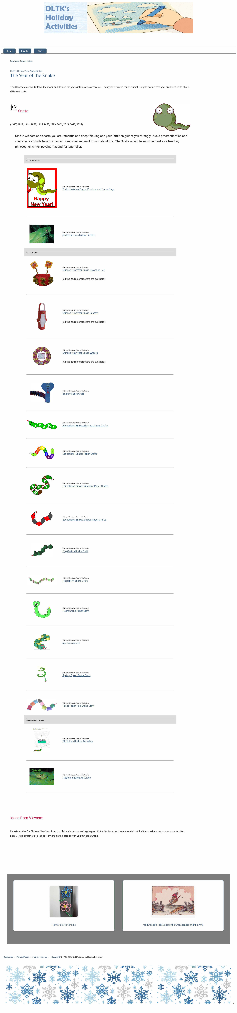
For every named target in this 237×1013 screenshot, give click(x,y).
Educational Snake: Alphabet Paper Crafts (85, 425)
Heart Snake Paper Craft (75, 610)
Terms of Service (39, 957)
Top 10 (40, 51)
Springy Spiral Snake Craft (76, 675)
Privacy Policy (22, 957)
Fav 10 (24, 51)
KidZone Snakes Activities (76, 777)
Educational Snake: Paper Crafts (79, 453)
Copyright (55, 957)
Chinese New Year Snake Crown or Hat (83, 270)
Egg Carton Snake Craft (75, 551)
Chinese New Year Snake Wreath (80, 352)
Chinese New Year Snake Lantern (80, 312)
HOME (9, 51)
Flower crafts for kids (64, 924)
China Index (15, 61)
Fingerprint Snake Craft (75, 580)
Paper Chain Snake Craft (71, 643)
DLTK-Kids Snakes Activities (77, 741)
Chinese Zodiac (26, 61)
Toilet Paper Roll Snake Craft (78, 705)
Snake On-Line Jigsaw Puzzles (78, 235)
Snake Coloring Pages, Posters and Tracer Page (88, 189)
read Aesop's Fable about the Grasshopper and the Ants (173, 924)
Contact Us (8, 957)
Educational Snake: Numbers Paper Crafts (85, 486)
